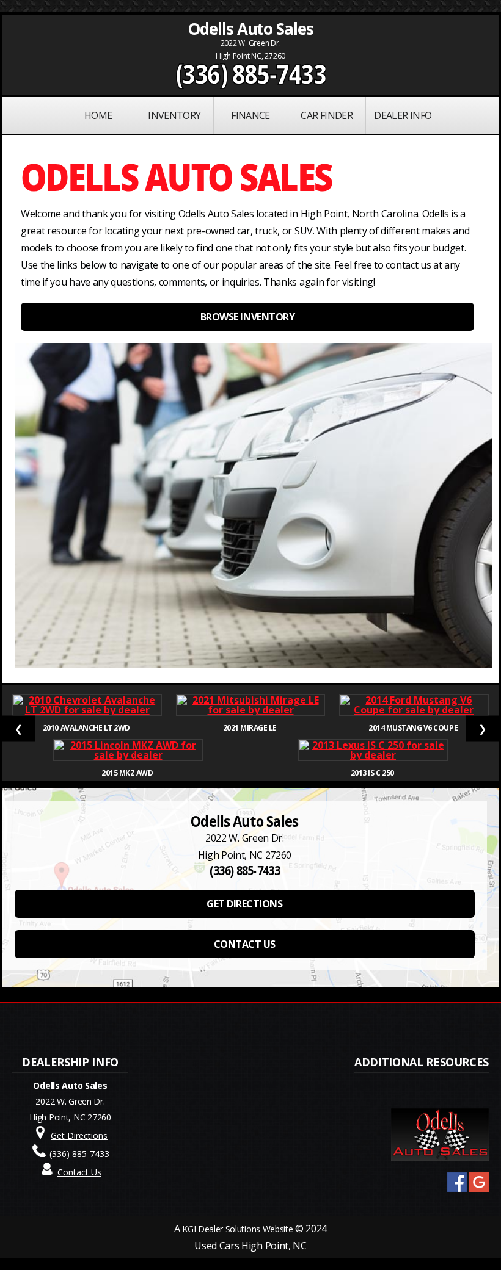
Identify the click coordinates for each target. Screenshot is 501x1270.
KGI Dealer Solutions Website (237, 1229)
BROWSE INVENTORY (247, 316)
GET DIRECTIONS (244, 904)
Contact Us (79, 1172)
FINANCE (250, 115)
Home (98, 115)
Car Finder (327, 115)
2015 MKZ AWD (128, 773)
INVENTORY (174, 115)
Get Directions (79, 1135)
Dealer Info (402, 115)
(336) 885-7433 (250, 74)
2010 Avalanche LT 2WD (87, 728)
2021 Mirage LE (251, 728)
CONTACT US (245, 944)
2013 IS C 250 (373, 773)
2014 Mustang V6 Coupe (413, 728)
